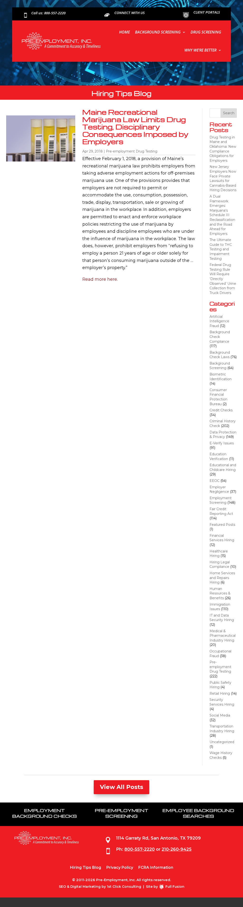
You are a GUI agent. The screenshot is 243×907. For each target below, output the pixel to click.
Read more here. (100, 279)
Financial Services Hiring (222, 537)
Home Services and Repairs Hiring (222, 577)
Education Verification (219, 456)
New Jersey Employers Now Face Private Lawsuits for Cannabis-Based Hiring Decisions (223, 178)
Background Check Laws (220, 354)
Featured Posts (222, 524)
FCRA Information (155, 868)
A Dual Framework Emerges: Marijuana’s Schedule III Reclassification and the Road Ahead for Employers (222, 215)
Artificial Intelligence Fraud (219, 321)
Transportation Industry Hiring (222, 728)
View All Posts (121, 787)
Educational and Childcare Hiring (223, 467)
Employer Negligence (219, 489)
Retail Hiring (220, 693)
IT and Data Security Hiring (222, 617)
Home (124, 32)
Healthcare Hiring (219, 553)
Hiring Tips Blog (85, 868)
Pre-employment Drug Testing (131, 151)
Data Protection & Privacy (223, 434)
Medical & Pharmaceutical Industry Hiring (223, 635)
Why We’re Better (200, 50)
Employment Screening (221, 500)
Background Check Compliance (220, 336)
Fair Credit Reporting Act (221, 511)
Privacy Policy (119, 868)
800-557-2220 (139, 849)
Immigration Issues (220, 606)
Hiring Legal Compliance (220, 564)
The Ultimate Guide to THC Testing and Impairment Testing (221, 249)
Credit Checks (221, 410)
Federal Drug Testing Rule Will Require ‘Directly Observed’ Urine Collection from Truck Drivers (223, 279)
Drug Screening (206, 32)
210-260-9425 (177, 849)
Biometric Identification (221, 376)
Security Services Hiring (222, 702)
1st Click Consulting (124, 886)
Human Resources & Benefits (220, 593)
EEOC (215, 481)
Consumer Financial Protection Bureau (218, 397)
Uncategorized (222, 742)
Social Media (220, 715)
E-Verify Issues (222, 443)
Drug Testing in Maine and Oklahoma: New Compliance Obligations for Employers (223, 149)
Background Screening (158, 32)
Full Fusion (174, 886)
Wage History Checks (221, 755)
